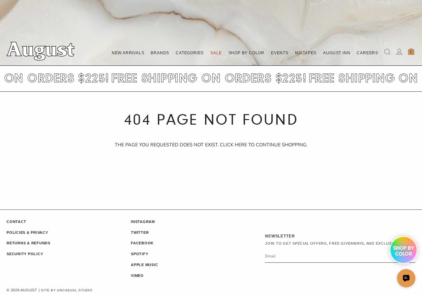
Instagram (143, 222)
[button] (159, 52)
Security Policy (25, 254)
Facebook (142, 243)
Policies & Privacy (27, 232)
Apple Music (144, 265)
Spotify (139, 254)
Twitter (140, 232)
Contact (16, 222)
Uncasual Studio (74, 290)
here (241, 144)
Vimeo (137, 276)
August (40, 52)
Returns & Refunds (28, 243)
